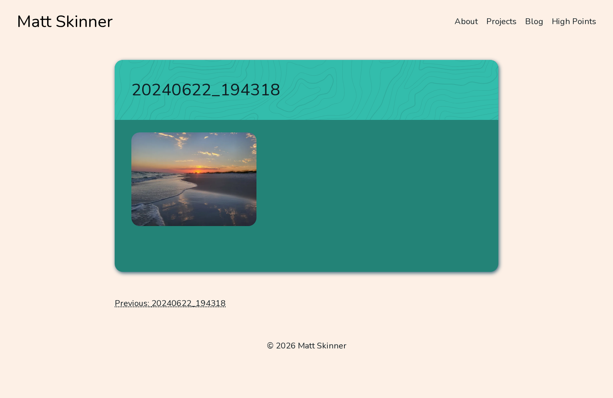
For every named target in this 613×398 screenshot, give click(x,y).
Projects (501, 21)
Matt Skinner (65, 21)
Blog (534, 21)
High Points (574, 21)
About (466, 21)
